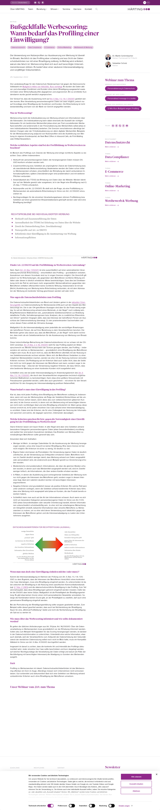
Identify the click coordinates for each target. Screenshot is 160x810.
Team (30, 9)
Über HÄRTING (17, 9)
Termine (66, 9)
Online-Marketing (117, 186)
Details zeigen (124, 806)
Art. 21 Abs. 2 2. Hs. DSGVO (36, 345)
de (145, 2)
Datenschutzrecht (117, 142)
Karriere (77, 9)
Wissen (54, 9)
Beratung (41, 9)
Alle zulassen (136, 777)
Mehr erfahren (110, 147)
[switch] (72, 805)
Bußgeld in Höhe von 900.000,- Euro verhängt (42, 86)
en (148, 2)
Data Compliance (117, 157)
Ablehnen (136, 791)
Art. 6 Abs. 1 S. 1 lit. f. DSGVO (62, 99)
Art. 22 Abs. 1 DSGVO (29, 270)
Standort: (15, 2)
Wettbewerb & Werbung (121, 201)
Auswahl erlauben (136, 784)
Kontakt (88, 9)
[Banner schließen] (156, 774)
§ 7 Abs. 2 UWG (21, 587)
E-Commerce (114, 171)
